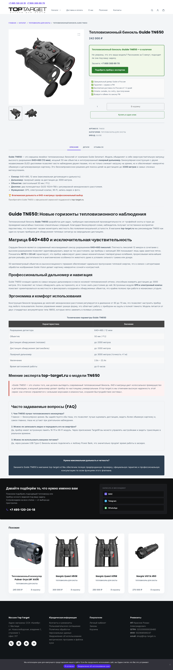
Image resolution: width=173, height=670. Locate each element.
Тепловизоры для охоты (113, 132)
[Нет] (170, 664)
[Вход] (158, 10)
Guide (99, 135)
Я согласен (69, 666)
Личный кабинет (98, 622)
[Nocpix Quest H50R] (67, 551)
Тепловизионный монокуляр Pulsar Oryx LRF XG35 (27, 578)
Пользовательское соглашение (64, 626)
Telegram (112, 501)
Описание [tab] (74, 147)
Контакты (117, 10)
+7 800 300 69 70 (110, 63)
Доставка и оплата (74, 10)
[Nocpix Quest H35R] (106, 551)
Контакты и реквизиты (60, 622)
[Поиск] (152, 10)
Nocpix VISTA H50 (146, 576)
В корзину (135, 106)
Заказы (93, 626)
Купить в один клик (127, 115)
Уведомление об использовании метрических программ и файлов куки (66, 639)
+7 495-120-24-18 (17, 3)
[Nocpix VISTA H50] (146, 551)
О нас (90, 10)
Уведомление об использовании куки (94, 666)
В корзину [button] (35, 589)
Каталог (54, 10)
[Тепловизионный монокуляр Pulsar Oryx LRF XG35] (27, 551)
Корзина (94, 629)
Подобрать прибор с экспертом (110, 70)
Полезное (103, 10)
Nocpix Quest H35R (106, 576)
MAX (108, 494)
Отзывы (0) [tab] (98, 147)
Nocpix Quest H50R (66, 576)
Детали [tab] (86, 147)
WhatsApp (112, 508)
